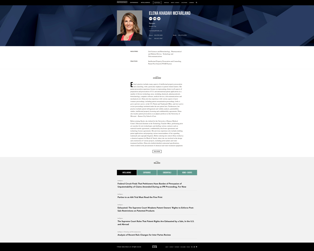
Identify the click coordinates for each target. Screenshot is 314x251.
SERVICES (166, 2)
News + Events (187, 172)
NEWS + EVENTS (175, 2)
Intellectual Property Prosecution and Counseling (164, 61)
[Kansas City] (154, 18)
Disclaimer (183, 246)
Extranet (177, 246)
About (166, 246)
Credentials (167, 172)
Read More (157, 151)
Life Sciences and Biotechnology (159, 51)
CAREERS (191, 2)
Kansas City (152, 26)
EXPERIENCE (134, 2)
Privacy (188, 246)
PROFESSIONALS (122, 2)
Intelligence (126, 172)
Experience (147, 172)
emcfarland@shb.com (155, 31)
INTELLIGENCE (145, 2)
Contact (172, 246)
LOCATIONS (184, 2)
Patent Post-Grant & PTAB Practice (160, 64)
